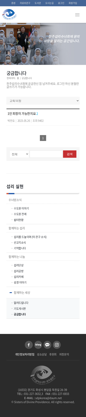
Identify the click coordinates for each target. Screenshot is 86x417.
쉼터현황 (18, 220)
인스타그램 (57, 345)
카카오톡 (47, 345)
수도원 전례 (20, 214)
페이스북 (29, 345)
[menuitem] (13, 3)
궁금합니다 (16, 72)
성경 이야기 (20, 282)
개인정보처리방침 (24, 354)
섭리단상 (18, 265)
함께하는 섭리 (17, 228)
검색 (70, 154)
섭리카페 (18, 277)
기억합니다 (20, 248)
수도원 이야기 (21, 208)
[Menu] (77, 14)
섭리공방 (18, 271)
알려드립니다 (21, 303)
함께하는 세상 (22, 292)
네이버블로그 (38, 345)
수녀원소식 (15, 200)
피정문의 (64, 354)
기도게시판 (20, 308)
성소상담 (42, 354)
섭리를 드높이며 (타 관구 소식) (30, 237)
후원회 (53, 354)
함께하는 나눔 (17, 256)
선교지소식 (20, 242)
